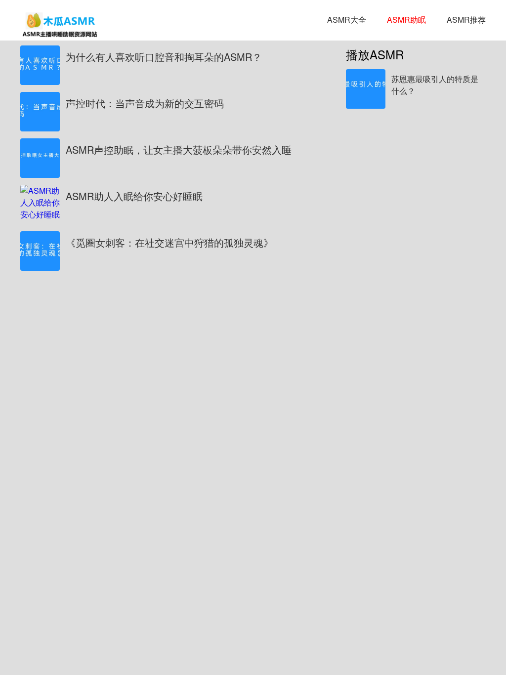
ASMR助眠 (406, 19)
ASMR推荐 (466, 19)
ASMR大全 (346, 19)
